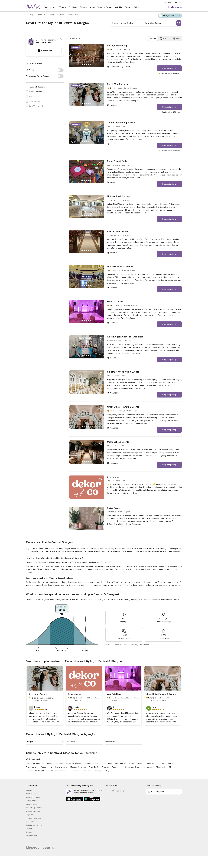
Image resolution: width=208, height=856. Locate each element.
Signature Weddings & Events (123, 371)
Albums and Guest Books (165, 767)
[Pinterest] (118, 791)
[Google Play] (92, 801)
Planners (105, 767)
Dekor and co (113, 477)
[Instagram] (124, 791)
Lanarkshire (70, 742)
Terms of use (31, 794)
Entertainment (106, 763)
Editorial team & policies (35, 825)
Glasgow (29, 742)
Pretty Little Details (117, 231)
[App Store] (74, 801)
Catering (161, 763)
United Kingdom (157, 792)
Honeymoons (147, 767)
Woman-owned (35, 92)
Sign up (178, 7)
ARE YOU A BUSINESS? (172, 3)
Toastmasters (74, 771)
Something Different (73, 763)
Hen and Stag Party (58, 771)
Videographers (46, 767)
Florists (170, 763)
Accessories (116, 767)
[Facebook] (108, 791)
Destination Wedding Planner (37, 771)
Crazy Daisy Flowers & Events (123, 406)
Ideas (92, 7)
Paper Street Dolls (117, 161)
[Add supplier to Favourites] (100, 47)
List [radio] (154, 38)
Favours (140, 763)
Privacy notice (31, 801)
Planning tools (50, 7)
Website (133, 7)
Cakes (131, 763)
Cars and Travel (61, 767)
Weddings (30, 15)
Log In (171, 7)
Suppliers (73, 7)
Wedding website (32, 836)
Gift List (119, 7)
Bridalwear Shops (91, 763)
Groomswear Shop (132, 767)
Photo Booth (94, 767)
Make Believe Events (118, 442)
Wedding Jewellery (102, 771)
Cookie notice (31, 804)
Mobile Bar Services (55, 763)
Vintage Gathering (117, 45)
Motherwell (110, 742)
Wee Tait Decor (115, 301)
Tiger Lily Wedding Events (121, 122)
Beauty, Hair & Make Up (35, 763)
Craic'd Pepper (113, 508)
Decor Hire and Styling (46, 15)
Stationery (151, 763)
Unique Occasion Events (120, 266)
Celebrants (87, 771)
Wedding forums (105, 7)
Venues (62, 7)
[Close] (61, 39)
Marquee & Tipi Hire (78, 767)
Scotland (61, 15)
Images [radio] (166, 38)
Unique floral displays (118, 196)
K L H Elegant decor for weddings (125, 336)
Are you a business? (33, 818)
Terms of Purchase (33, 797)
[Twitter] (113, 791)
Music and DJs (120, 763)
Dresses (83, 7)
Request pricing (169, 68)
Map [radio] (178, 38)
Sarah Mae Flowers (117, 84)
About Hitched (31, 822)
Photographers (31, 767)
